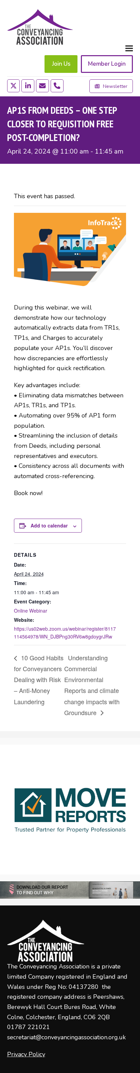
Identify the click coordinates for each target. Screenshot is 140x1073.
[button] (129, 48)
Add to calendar (49, 525)
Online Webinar (30, 610)
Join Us (61, 64)
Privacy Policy (26, 1054)
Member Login (107, 64)
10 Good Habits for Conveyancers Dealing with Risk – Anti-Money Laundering (39, 679)
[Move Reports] (70, 809)
